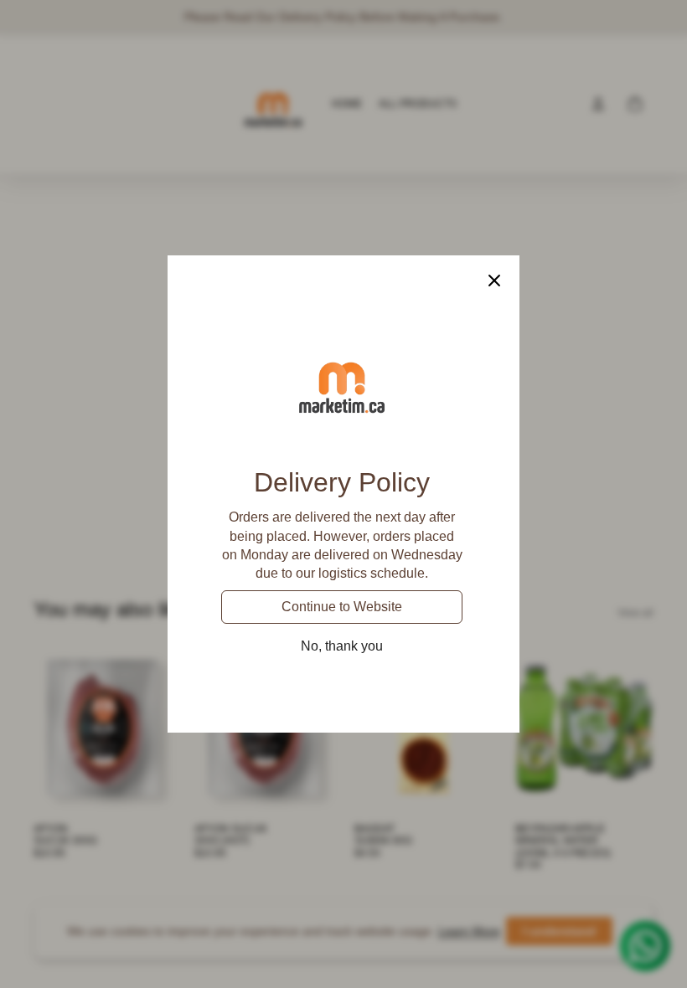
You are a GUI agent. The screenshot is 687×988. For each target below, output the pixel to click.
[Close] (494, 280)
